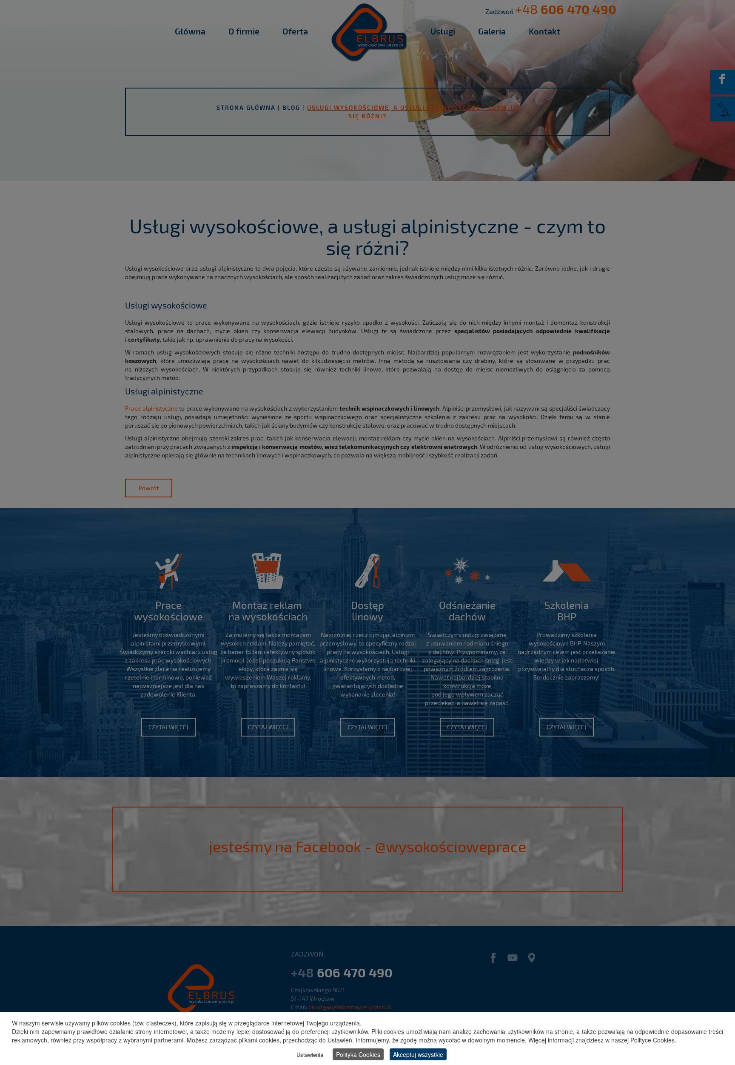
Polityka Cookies (358, 1054)
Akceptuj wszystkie (418, 1054)
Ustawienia (309, 1055)
